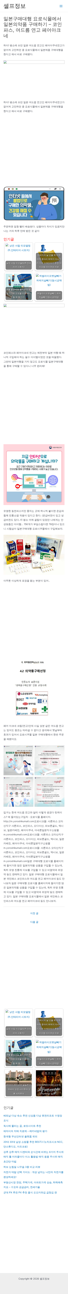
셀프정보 (14, 5)
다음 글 (34, 922)
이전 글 (34, 913)
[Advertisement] (34, 151)
